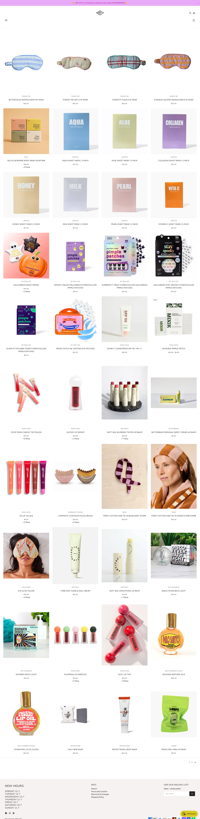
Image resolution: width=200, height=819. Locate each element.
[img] (190, 13)
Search (94, 789)
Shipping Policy (97, 797)
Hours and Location (99, 791)
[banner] (100, 13)
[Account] (194, 13)
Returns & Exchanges (100, 794)
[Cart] (194, 20)
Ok (192, 794)
